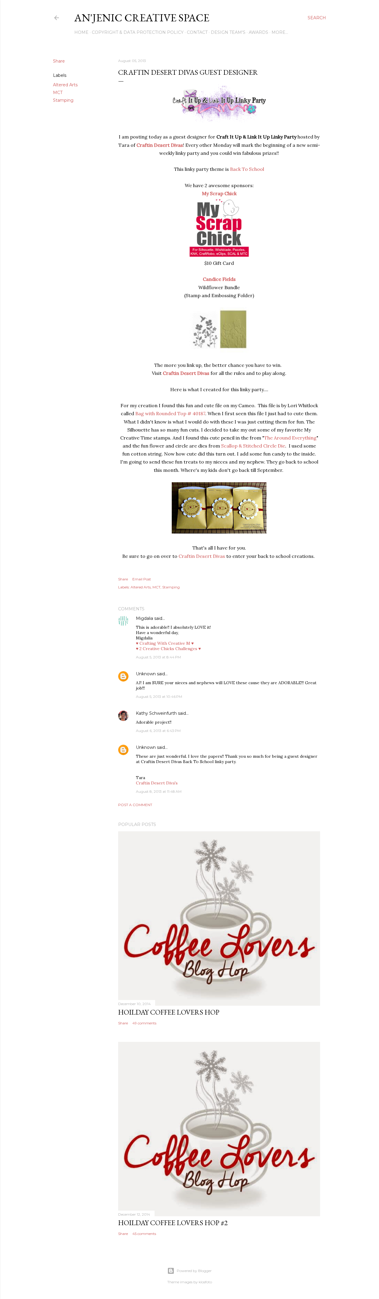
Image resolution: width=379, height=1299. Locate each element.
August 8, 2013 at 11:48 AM (159, 791)
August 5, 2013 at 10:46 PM (159, 696)
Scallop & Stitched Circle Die (253, 446)
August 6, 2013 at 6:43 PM (158, 730)
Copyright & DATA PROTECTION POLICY (138, 32)
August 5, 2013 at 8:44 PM (158, 657)
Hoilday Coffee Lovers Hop (168, 1012)
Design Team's (228, 32)
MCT (57, 92)
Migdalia (144, 618)
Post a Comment (135, 805)
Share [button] (59, 61)
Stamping (63, 100)
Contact (197, 32)
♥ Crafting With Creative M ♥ (165, 643)
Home (81, 32)
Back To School (247, 169)
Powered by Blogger (194, 1270)
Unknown (146, 673)
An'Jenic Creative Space (141, 18)
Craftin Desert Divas (202, 556)
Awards (258, 32)
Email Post (141, 579)
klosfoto (205, 1282)
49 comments (144, 1023)
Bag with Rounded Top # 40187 (170, 413)
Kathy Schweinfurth (156, 713)
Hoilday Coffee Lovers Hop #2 (173, 1222)
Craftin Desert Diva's (157, 783)
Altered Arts (65, 84)
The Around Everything (290, 438)
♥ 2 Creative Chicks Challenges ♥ (168, 648)
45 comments (144, 1233)
